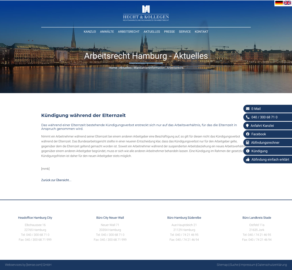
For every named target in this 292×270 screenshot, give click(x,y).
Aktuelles (152, 31)
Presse (169, 31)
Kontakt (201, 31)
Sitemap (222, 264)
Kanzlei (90, 31)
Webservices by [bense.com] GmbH (28, 264)
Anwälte (107, 31)
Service (185, 31)
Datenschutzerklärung (272, 264)
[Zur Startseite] (146, 19)
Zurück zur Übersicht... (56, 180)
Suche (234, 264)
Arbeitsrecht (129, 31)
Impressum (248, 264)
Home (113, 67)
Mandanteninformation (149, 67)
